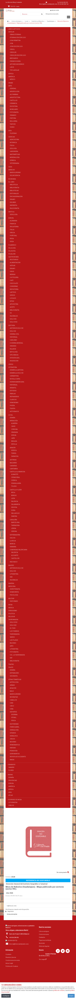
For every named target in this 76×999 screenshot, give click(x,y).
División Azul (15, 358)
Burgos (13, 495)
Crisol (12, 49)
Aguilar (11, 32)
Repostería (14, 289)
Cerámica (13, 103)
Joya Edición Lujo (16, 46)
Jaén (13, 438)
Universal (14, 337)
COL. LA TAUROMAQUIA (17, 655)
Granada (14, 432)
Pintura (13, 118)
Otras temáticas (14, 679)
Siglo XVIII (13, 322)
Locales (13, 298)
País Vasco (13, 562)
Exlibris (13, 202)
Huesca (14, 450)
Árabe (10, 83)
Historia (11, 325)
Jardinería (14, 151)
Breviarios (14, 58)
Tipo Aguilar (14, 70)
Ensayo (12, 199)
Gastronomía (13, 257)
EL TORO (12, 628)
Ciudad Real (15, 477)
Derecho (11, 170)
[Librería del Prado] (10, 10)
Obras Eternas (15, 34)
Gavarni (11, 767)
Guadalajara (16, 483)
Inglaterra (14, 226)
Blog (14, 2)
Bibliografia (14, 187)
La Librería (9, 2)
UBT (11, 658)
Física (12, 145)
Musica (11, 608)
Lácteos (13, 292)
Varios (12, 637)
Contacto (8, 954)
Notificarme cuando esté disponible (17, 909)
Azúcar (12, 265)
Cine (11, 703)
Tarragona (15, 525)
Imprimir (10, 911)
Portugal (13, 235)
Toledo (14, 486)
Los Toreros (14, 631)
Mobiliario (14, 109)
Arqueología (14, 91)
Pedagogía (13, 751)
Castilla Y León (16, 490)
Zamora (14, 516)
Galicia (12, 538)
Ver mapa (42, 959)
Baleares (13, 463)
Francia (13, 224)
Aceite (12, 307)
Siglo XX (13, 331)
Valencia (14, 552)
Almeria (14, 423)
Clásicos (13, 399)
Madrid (11, 565)
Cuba (11, 709)
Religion (11, 616)
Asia (10, 130)
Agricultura (14, 139)
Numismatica (15, 745)
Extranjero (14, 673)
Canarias (13, 466)
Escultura (14, 106)
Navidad (13, 748)
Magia (12, 759)
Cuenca (14, 480)
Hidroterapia (15, 589)
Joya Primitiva (15, 40)
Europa (11, 218)
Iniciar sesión (55, 10)
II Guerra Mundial (16, 343)
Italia (12, 229)
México (12, 79)
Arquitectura (15, 97)
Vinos (12, 271)
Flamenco (12, 245)
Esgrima (14, 714)
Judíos (10, 364)
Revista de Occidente (18, 757)
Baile (12, 691)
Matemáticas (15, 154)
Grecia (12, 232)
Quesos (12, 295)
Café (11, 280)
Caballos (13, 700)
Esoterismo (14, 724)
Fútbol (13, 717)
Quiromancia (15, 754)
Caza (10, 167)
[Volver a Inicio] (7, 21)
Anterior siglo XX (16, 328)
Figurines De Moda (15, 799)
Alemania (13, 221)
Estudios (13, 391)
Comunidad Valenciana (18, 550)
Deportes (13, 712)
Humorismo (14, 402)
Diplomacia (14, 355)
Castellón (15, 558)
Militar (11, 598)
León (13, 498)
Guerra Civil (14, 334)
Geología (13, 148)
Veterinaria (14, 163)
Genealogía (14, 730)
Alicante (14, 555)
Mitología (14, 352)
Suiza (12, 241)
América (11, 76)
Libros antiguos (44, 931)
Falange (13, 349)
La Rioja (13, 541)
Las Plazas (14, 640)
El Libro (11, 182)
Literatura (12, 367)
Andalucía (14, 420)
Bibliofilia (14, 184)
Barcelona (15, 522)
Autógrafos (14, 411)
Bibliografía (14, 310)
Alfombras (14, 94)
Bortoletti (42, 943)
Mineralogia (14, 157)
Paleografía (14, 208)
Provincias (12, 780)
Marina (11, 583)
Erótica (11, 212)
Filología (12, 248)
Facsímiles (14, 316)
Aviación (13, 688)
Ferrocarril (14, 727)
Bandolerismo (15, 172)
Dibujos (11, 805)
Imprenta (13, 205)
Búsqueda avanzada (52, 14)
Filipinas (13, 133)
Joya (11, 43)
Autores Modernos (17, 64)
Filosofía (11, 251)
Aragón (12, 447)
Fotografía (14, 112)
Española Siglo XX (16, 373)
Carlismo (13, 340)
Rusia (12, 238)
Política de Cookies (12, 966)
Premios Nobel (15, 61)
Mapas (10, 775)
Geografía (14, 676)
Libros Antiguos (14, 29)
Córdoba (14, 429)
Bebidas (12, 274)
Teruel (13, 453)
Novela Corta (15, 379)
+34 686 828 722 (63, 4)
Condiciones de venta (13, 960)
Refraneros (14, 396)
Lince (12, 67)
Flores (11, 770)
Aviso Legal (9, 963)
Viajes (10, 667)
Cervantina (14, 376)
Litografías (12, 802)
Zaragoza (14, 456)
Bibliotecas (14, 190)
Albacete (14, 474)
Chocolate (14, 283)
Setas (12, 301)
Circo (12, 706)
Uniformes (14, 601)
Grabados (11, 764)
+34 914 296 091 (63, 2)
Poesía (12, 405)
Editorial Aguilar (44, 946)
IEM (11, 577)
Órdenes (13, 346)
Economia (12, 179)
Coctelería (14, 277)
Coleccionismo (44, 934)
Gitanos (13, 733)
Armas (12, 685)
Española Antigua (16, 370)
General (13, 88)
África (10, 73)
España (12, 418)
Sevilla (14, 444)
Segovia (14, 507)
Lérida (13, 528)
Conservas (14, 286)
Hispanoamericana (17, 382)
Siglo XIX (13, 319)
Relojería (13, 121)
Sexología (13, 214)
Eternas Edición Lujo (18, 37)
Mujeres (13, 742)
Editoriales (14, 193)
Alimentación (15, 262)
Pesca (13, 720)
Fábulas (13, 393)
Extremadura (15, 535)
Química (13, 160)
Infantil (13, 388)
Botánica (13, 142)
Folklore (11, 254)
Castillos (13, 100)
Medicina (11, 586)
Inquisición (14, 361)
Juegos (12, 739)
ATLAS (10, 795)
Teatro (12, 408)
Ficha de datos (12, 914)
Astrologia (14, 682)
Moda (10, 605)
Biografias (14, 697)
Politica (11, 613)
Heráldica (14, 736)
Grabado (13, 115)
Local (10, 415)
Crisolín (13, 52)
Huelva (13, 435)
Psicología (14, 595)
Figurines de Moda (45, 940)
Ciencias (11, 137)
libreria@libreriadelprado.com (48, 4)
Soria (13, 510)
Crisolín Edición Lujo (18, 55)
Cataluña (13, 520)
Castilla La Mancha (17, 472)
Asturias (13, 460)
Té (11, 313)
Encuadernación (16, 196)
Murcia (12, 544)
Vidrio (12, 127)
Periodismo (12, 610)
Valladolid (15, 513)
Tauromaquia (13, 619)
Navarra (13, 547)
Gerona (14, 531)
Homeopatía (14, 592)
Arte (10, 86)
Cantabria (14, 469)
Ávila (13, 492)
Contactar (19, 2)
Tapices (13, 124)
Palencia (14, 501)
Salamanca (15, 504)
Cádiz (13, 426)
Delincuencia (15, 175)
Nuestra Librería (11, 957)
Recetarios (14, 259)
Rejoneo (13, 643)
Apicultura (14, 304)
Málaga (14, 441)
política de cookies (58, 990)
